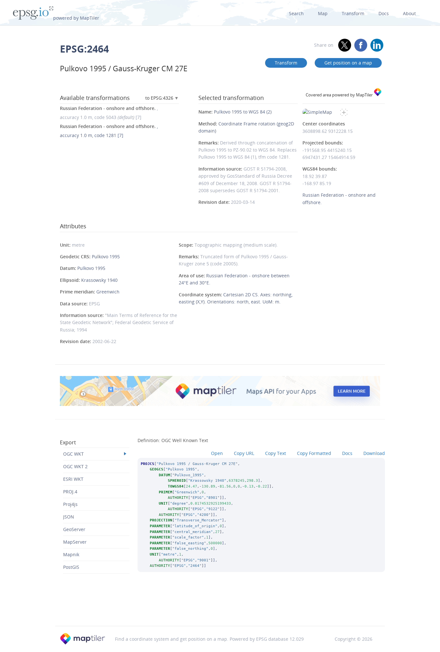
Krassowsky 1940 (99, 280)
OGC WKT (73, 454)
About (409, 13)
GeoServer (74, 529)
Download (374, 453)
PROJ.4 (70, 492)
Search (296, 13)
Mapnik (71, 554)
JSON (68, 517)
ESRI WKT (73, 479)
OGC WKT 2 (75, 466)
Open (217, 453)
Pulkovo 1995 (106, 256)
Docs (383, 13)
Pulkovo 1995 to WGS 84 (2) (243, 112)
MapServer (75, 542)
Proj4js (70, 504)
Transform (353, 13)
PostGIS (71, 567)
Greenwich (108, 292)
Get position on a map (348, 63)
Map (323, 13)
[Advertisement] (220, 609)
